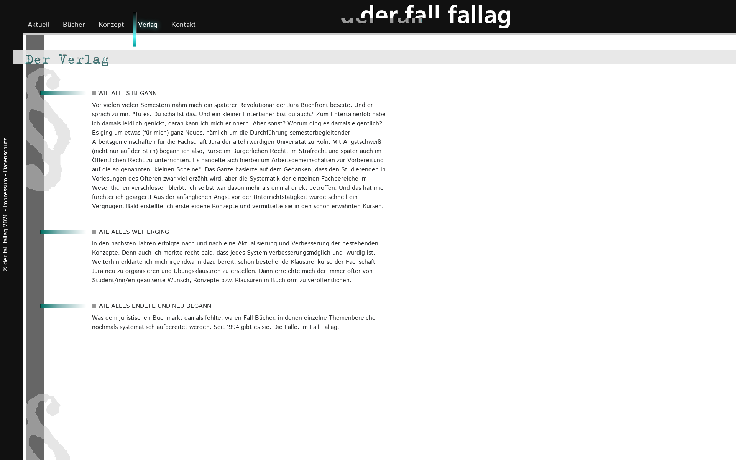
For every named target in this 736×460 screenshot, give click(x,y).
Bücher (78, 25)
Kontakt (183, 25)
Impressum (5, 192)
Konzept (111, 25)
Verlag (148, 25)
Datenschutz (5, 155)
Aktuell (38, 25)
